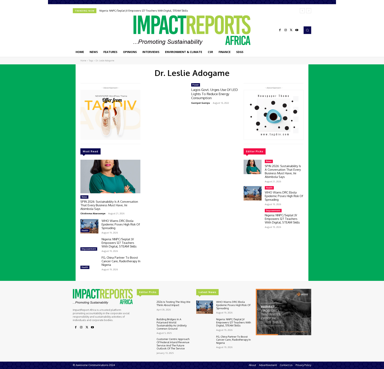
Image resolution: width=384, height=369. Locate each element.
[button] (307, 30)
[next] (308, 10)
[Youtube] (297, 30)
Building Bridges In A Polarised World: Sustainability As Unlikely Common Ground (172, 324)
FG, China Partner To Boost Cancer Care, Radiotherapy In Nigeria (121, 261)
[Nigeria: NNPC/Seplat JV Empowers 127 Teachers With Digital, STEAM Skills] (89, 244)
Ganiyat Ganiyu (200, 102)
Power (195, 84)
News (84, 196)
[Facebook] (280, 30)
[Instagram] (285, 30)
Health (85, 230)
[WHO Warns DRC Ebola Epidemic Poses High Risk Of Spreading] (89, 226)
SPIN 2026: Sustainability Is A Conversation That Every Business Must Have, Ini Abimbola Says (109, 205)
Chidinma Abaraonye (92, 213)
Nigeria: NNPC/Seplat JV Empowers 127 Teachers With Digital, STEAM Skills (143, 10)
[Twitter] (291, 30)
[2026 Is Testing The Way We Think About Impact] (145, 307)
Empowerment (89, 248)
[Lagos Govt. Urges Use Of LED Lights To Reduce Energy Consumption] (165, 96)
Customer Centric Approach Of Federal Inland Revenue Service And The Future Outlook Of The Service (173, 343)
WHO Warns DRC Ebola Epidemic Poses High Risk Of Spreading (121, 224)
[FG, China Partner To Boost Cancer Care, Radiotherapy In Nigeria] (89, 263)
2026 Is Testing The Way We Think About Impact (173, 303)
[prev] (302, 10)
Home (83, 60)
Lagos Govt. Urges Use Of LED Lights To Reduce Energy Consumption (214, 94)
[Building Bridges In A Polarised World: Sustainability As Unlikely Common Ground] (145, 324)
